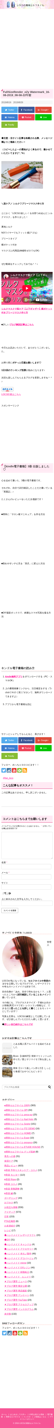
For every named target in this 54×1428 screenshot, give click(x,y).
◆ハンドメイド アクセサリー (19, 1249)
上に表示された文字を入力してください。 (22, 899)
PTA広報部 (9, 1221)
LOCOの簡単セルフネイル (30, 1423)
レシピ (7, 1230)
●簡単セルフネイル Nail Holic (19, 1119)
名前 (4, 862)
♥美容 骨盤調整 (12, 1189)
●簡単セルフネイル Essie (16, 1138)
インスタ (27, 1417)
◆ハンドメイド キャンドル (17, 1244)
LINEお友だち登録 (36, 1414)
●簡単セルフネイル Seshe (17, 1124)
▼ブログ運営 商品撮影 (15, 1291)
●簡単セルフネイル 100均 (17, 1105)
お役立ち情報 (11, 1207)
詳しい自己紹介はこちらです (18, 1024)
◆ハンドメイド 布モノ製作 (17, 1253)
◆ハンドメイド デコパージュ (19, 1258)
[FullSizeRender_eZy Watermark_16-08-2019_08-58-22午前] (9, 117)
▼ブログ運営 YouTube (15, 1300)
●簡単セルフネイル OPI (16, 1110)
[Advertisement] (27, 56)
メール (5, 872)
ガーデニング (11, 1198)
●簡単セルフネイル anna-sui (18, 1114)
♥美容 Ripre (10, 1179)
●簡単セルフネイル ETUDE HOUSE (22, 1147)
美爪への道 (9, 1156)
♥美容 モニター (12, 1175)
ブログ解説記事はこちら (21, 324)
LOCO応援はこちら (11, 394)
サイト (4, 883)
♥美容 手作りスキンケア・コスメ (20, 1170)
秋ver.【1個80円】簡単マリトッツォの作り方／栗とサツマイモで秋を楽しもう (32, 1059)
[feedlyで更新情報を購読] (19, 770)
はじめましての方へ (18, 1414)
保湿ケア (8, 1161)
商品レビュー (11, 1165)
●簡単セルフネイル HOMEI (17, 1133)
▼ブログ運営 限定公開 (15, 1286)
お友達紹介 (9, 1226)
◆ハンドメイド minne (15, 1263)
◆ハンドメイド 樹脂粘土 (16, 1272)
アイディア (9, 1212)
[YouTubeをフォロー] (14, 770)
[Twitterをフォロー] (3, 770)
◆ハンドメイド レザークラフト (20, 1235)
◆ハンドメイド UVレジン (17, 1267)
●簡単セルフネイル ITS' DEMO (19, 1128)
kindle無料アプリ (14, 676)
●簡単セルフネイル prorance (18, 1142)
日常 (6, 1216)
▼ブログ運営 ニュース (15, 1281)
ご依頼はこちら (40, 1417)
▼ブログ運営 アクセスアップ (19, 1304)
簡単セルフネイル (13, 1417)
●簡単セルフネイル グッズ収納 (19, 1152)
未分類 (7, 1314)
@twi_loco (8, 778)
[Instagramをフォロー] (9, 770)
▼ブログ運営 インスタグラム (19, 1309)
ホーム (4, 1414)
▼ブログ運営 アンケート (16, 1295)
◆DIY (7, 1240)
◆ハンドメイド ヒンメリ (17, 1277)
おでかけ (8, 1202)
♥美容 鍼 (8, 1193)
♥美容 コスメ (10, 1184)
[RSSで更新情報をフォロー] (24, 770)
